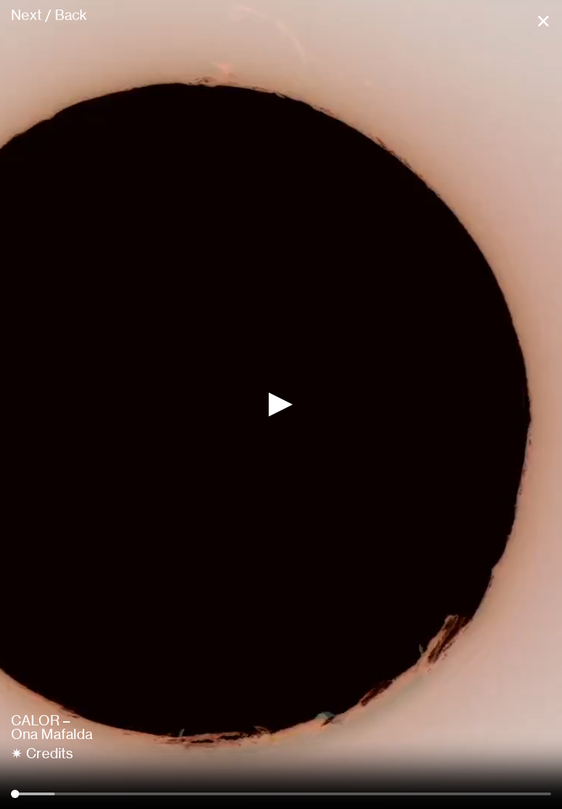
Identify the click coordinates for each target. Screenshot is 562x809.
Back (71, 14)
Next (26, 14)
